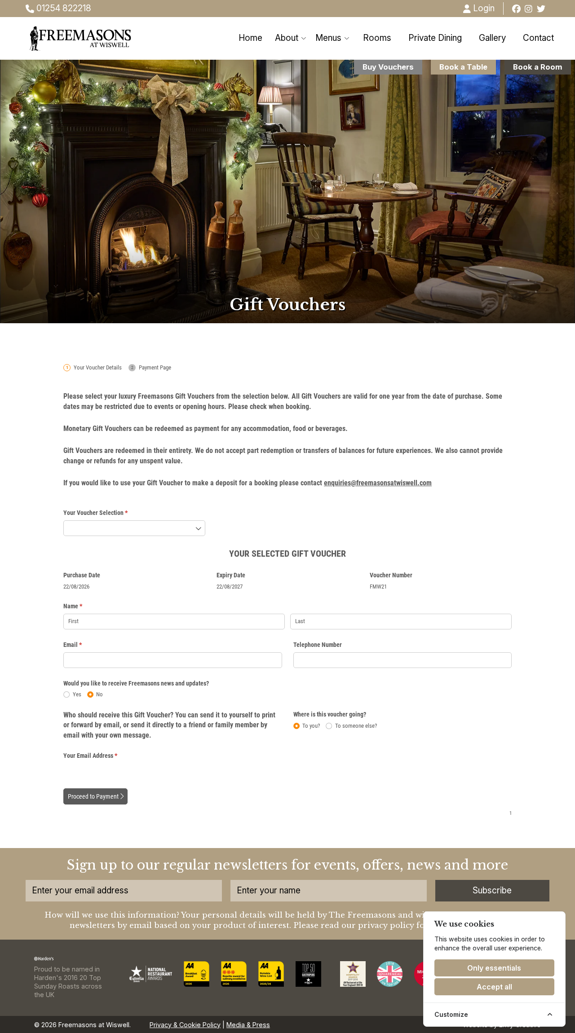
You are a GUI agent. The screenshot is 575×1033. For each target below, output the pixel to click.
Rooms (377, 38)
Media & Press (248, 1025)
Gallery (492, 38)
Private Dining (435, 38)
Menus (328, 38)
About (286, 38)
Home (250, 38)
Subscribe (492, 890)
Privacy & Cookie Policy (185, 1025)
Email (83, 644)
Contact (538, 38)
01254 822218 (62, 8)
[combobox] (134, 528)
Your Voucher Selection (106, 512)
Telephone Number (317, 644)
